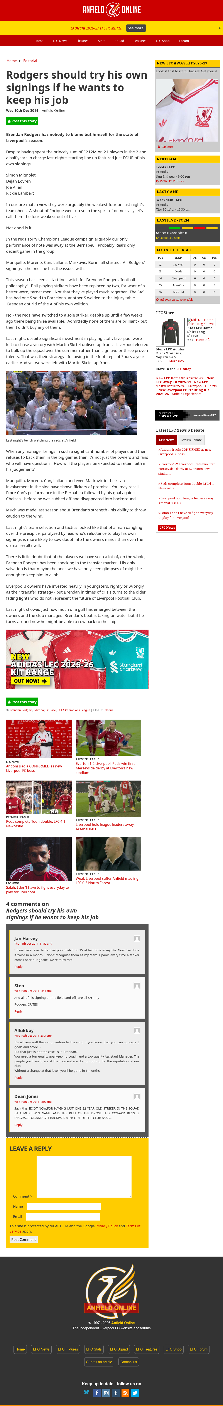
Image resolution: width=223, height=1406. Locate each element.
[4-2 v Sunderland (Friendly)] (175, 228)
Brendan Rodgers (21, 710)
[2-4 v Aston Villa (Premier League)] (199, 228)
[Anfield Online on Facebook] (97, 1393)
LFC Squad (119, 1349)
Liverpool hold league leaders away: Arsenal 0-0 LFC (105, 826)
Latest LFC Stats (170, 237)
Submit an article (99, 1361)
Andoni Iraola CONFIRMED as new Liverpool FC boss (34, 768)
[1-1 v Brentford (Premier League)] (187, 228)
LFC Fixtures (68, 1349)
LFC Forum (199, 1349)
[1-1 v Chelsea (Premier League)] (212, 228)
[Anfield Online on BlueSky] (87, 1393)
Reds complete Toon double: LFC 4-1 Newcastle (35, 823)
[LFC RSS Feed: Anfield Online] (125, 1393)
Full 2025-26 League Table (177, 299)
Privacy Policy (107, 1226)
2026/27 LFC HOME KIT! (107, 28)
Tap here (167, 146)
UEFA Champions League (74, 710)
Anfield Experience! (186, 394)
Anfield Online (123, 1322)
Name (18, 1207)
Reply (18, 966)
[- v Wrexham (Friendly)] (162, 228)
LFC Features (146, 1349)
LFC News (41, 1349)
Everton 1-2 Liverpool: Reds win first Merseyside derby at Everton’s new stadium (105, 768)
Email (17, 1217)
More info (176, 361)
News (166, 440)
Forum (191, 440)
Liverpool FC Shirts (202, 386)
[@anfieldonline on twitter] (135, 1393)
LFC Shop (183, 369)
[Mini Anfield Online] (116, 1393)
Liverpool (198, 415)
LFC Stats (94, 1349)
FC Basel (51, 710)
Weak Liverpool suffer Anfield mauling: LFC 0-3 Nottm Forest (107, 880)
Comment (22, 1196)
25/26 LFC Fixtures (172, 181)
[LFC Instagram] (106, 1393)
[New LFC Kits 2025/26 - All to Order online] (77, 687)
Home (12, 60)
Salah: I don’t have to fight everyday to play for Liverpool (37, 889)
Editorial (30, 60)
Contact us (128, 1361)
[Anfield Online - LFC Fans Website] (112, 10)
